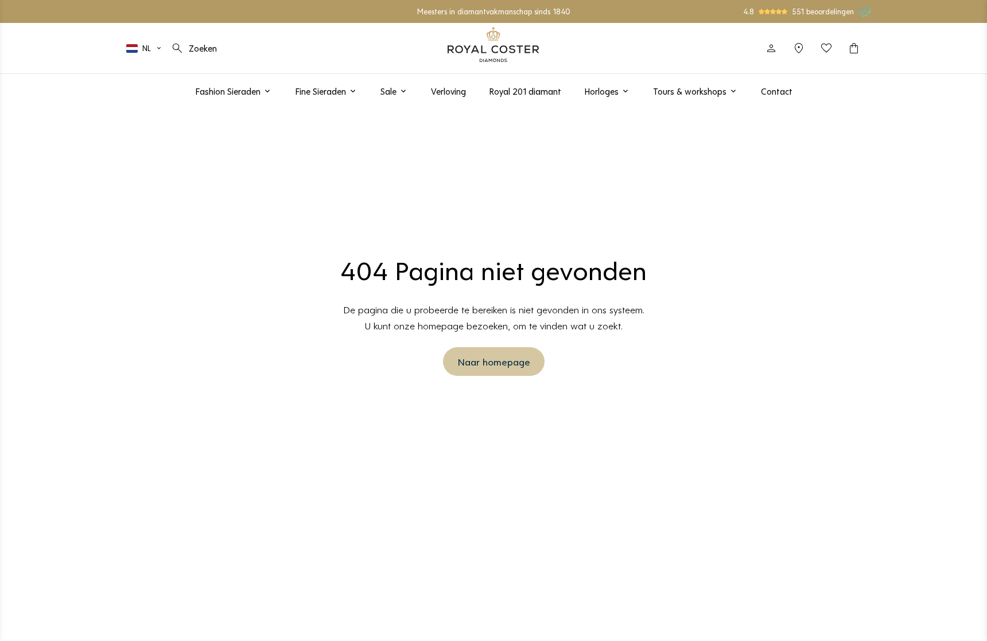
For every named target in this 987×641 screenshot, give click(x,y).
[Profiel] (771, 48)
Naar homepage (493, 361)
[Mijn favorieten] (826, 48)
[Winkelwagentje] (853, 48)
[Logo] (493, 44)
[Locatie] (798, 48)
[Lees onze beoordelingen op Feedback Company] (865, 11)
